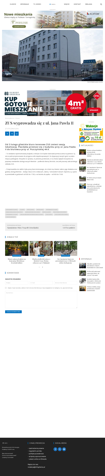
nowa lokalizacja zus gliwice (14, 212)
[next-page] (42, 267)
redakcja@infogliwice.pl (36, 467)
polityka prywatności (36, 454)
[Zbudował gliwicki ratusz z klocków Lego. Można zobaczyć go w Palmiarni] (41, 248)
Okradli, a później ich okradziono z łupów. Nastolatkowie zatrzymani (95, 265)
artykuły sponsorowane (37, 456)
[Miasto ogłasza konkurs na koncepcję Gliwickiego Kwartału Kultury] (17, 248)
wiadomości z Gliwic (11, 214)
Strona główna (9, 118)
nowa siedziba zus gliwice (32, 212)
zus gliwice (49, 214)
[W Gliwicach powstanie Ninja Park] (82, 178)
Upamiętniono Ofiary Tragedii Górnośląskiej (22, 228)
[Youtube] (64, 449)
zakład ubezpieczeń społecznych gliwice (31, 214)
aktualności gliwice (11, 209)
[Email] (17, 134)
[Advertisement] (41, 192)
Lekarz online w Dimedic (38, 459)
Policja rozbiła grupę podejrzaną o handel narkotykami (93, 288)
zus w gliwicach (10, 217)
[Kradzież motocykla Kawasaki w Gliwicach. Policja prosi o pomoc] (82, 281)
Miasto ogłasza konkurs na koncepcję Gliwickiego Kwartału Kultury (17, 261)
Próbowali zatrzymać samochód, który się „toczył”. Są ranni (93, 273)
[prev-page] (39, 267)
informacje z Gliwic (51, 209)
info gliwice (30, 209)
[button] (101, 4)
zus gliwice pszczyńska (61, 214)
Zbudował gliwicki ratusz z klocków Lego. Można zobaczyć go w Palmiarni (41, 261)
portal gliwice (47, 212)
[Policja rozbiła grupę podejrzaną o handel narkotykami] (82, 288)
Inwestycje (16, 255)
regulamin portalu (35, 451)
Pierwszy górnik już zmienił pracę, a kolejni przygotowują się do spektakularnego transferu (94, 188)
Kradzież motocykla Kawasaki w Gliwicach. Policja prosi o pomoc (94, 281)
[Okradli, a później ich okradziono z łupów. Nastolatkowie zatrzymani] (82, 265)
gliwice (22, 209)
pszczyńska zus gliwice (59, 212)
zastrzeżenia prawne (36, 448)
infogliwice (40, 209)
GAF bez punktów (69, 228)
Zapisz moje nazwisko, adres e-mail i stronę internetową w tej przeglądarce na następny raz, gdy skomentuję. (40, 288)
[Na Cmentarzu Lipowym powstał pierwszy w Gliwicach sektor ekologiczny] (65, 248)
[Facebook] (7, 134)
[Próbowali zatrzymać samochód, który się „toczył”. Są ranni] (82, 273)
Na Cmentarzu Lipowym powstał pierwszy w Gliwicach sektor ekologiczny (65, 261)
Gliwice (17, 118)
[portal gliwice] (14, 443)
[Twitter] (12, 134)
